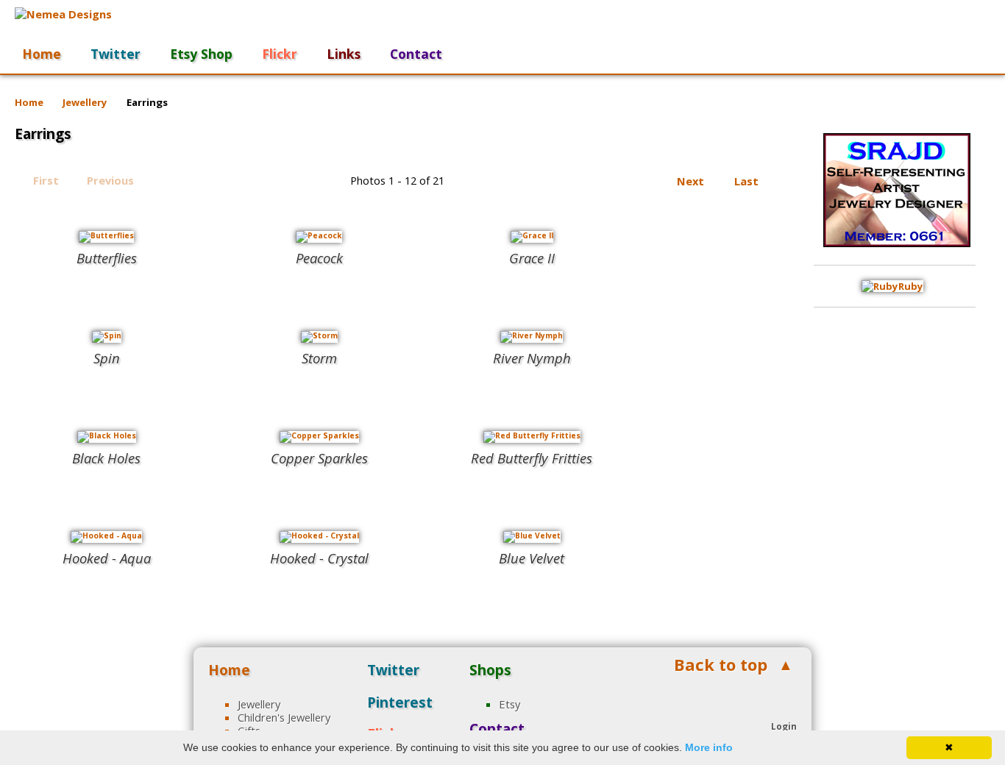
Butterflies (107, 258)
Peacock (319, 258)
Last (746, 181)
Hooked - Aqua (107, 558)
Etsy (509, 704)
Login (784, 726)
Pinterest (400, 702)
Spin (106, 358)
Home (41, 54)
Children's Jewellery (284, 717)
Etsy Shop (201, 54)
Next (690, 181)
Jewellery (85, 102)
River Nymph (532, 358)
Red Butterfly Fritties (531, 458)
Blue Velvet (531, 558)
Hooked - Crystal (319, 558)
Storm (319, 358)
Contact (416, 54)
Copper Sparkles (319, 458)
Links (344, 54)
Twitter (115, 54)
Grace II (532, 258)
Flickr (279, 54)
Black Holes (106, 458)
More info (709, 747)
